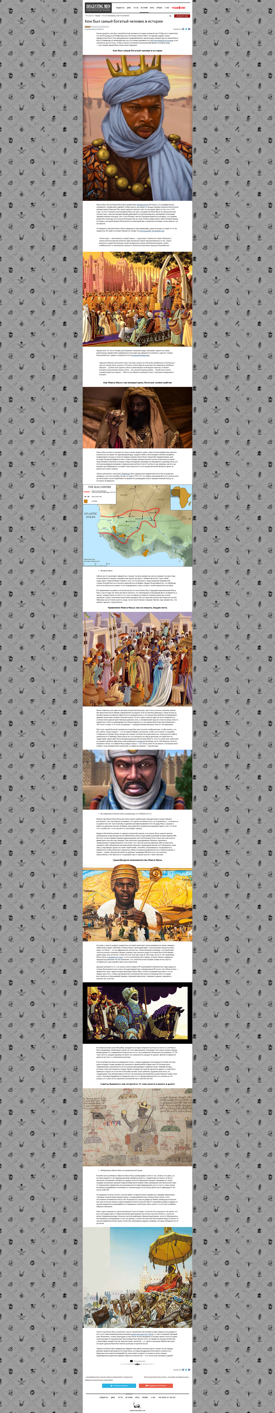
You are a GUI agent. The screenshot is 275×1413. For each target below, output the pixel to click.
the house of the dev (178, 8)
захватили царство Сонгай (142, 1334)
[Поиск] (170, 16)
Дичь (129, 8)
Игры (152, 8)
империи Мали (143, 205)
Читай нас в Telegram (120, 1385)
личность (94, 27)
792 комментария (139, 1361)
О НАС (167, 8)
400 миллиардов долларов (162, 40)
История (144, 8)
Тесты (135, 8)
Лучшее (159, 8)
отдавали (141, 741)
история (87, 27)
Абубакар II (126, 474)
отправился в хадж (115, 957)
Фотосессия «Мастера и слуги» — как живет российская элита (167, 1377)
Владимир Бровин (90, 29)
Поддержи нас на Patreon (157, 1385)
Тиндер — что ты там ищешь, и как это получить (112, 16)
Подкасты (120, 8)
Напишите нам (182, 16)
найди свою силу (103, 27)
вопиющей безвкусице (140, 355)
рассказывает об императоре (152, 231)
